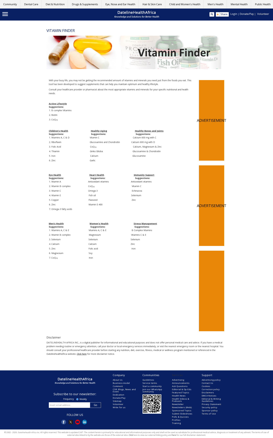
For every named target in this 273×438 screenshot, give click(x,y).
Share (222, 14)
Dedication (118, 394)
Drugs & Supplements (85, 4)
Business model (121, 383)
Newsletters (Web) (182, 407)
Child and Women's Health (184, 4)
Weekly (83, 399)
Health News (179, 395)
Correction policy (211, 389)
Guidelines (148, 379)
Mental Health (239, 4)
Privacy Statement (211, 404)
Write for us (119, 407)
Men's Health (215, 4)
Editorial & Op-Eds (181, 389)
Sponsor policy (210, 410)
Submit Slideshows (182, 413)
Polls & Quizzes (180, 416)
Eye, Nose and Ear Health (120, 4)
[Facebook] (63, 422)
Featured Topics (180, 392)
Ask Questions (180, 386)
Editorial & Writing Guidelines (211, 399)
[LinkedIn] (84, 422)
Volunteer (263, 14)
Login (233, 14)
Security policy (209, 407)
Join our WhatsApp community (152, 390)
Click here (82, 353)
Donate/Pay (247, 14)
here (174, 435)
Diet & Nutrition (55, 4)
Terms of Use (209, 413)
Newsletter (178, 404)
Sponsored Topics (181, 410)
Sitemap (117, 401)
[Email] (77, 422)
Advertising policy (211, 379)
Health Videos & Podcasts (180, 399)
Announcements (180, 383)
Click (131, 435)
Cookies (206, 386)
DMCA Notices (209, 395)
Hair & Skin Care (152, 4)
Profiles (176, 420)
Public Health (263, 4)
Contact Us (207, 383)
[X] (70, 422)
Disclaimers (208, 392)
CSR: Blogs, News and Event (124, 390)
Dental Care (31, 4)
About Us (117, 379)
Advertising (178, 379)
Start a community (152, 386)
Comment (118, 386)
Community (10, 4)
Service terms (150, 383)
